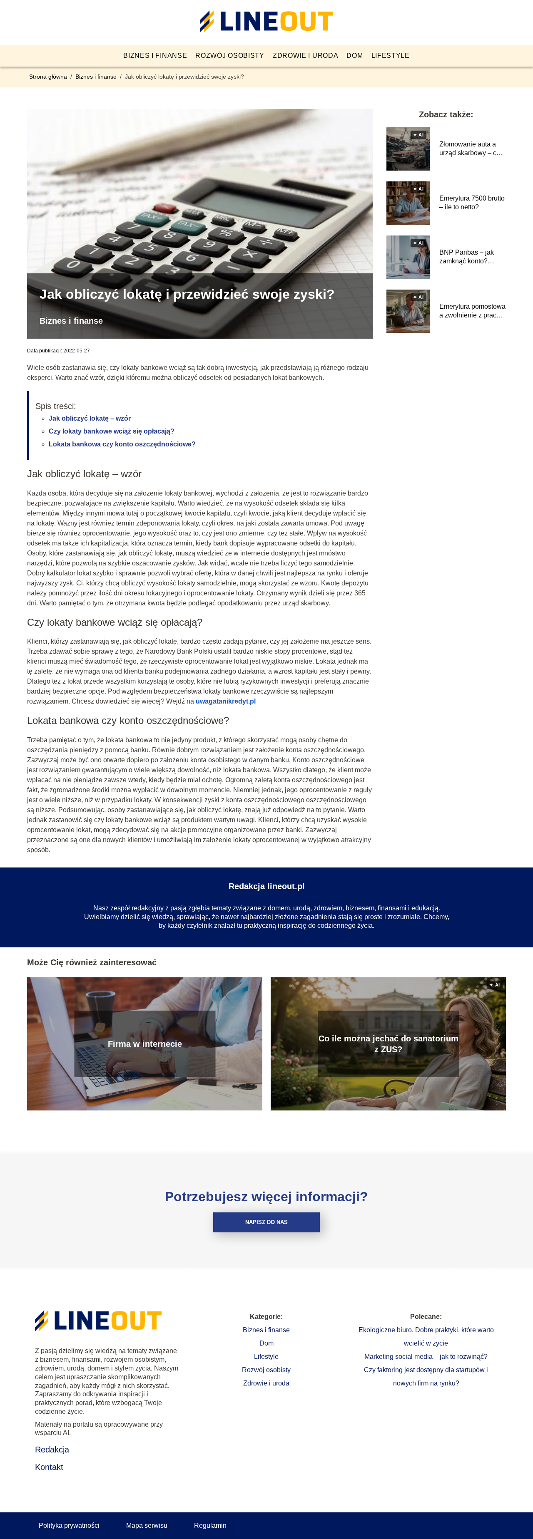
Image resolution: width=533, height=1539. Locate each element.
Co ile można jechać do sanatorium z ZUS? (388, 1044)
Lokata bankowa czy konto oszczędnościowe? (122, 444)
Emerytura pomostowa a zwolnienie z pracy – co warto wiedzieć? (472, 311)
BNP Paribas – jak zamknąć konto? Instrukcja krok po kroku (466, 257)
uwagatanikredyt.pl (226, 701)
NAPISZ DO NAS (266, 1222)
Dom (354, 55)
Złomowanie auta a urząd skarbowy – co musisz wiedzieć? (469, 149)
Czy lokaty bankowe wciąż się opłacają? (111, 431)
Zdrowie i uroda (306, 55)
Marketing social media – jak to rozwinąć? (426, 1356)
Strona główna (49, 76)
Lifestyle (390, 55)
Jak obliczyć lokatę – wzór (90, 418)
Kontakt (49, 1467)
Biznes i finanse (155, 55)
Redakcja (52, 1449)
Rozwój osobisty (229, 55)
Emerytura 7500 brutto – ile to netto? (472, 203)
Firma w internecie (145, 1043)
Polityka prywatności (69, 1525)
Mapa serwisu (146, 1525)
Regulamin (210, 1525)
